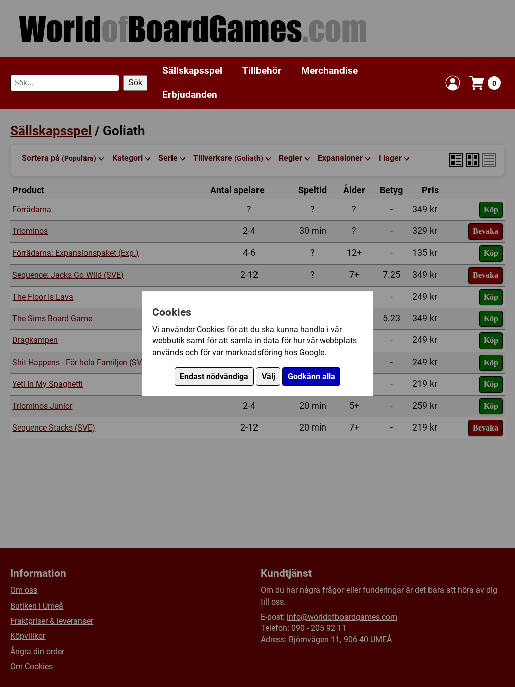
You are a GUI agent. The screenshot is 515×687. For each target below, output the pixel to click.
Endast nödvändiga (214, 376)
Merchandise (329, 70)
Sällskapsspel (192, 70)
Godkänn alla (311, 376)
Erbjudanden (189, 94)
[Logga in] (453, 83)
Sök (135, 82)
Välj (268, 376)
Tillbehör (261, 70)
